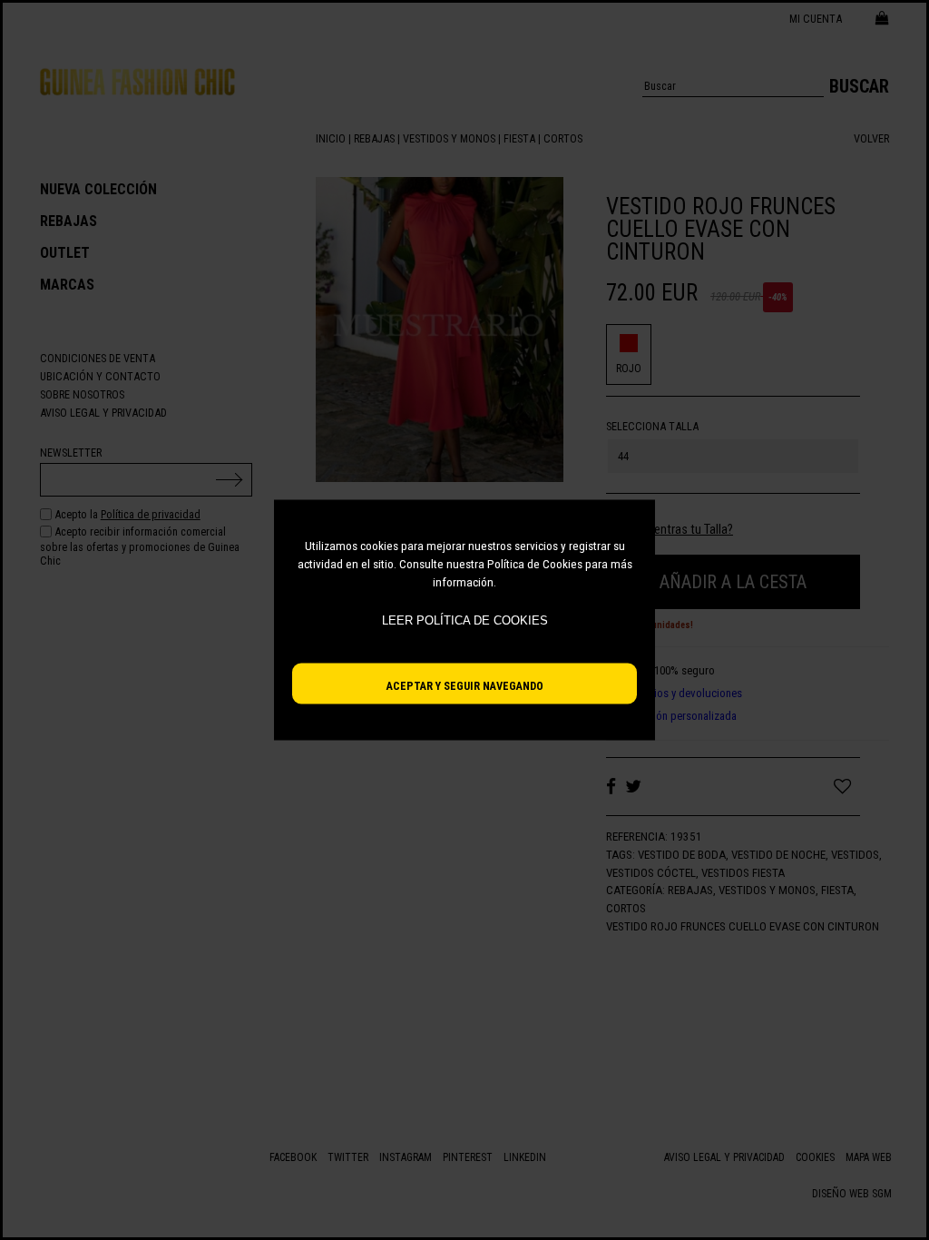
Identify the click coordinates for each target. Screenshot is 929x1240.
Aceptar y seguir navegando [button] (464, 686)
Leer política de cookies (465, 620)
